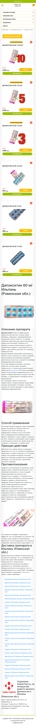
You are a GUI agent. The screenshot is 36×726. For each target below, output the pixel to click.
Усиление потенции (9, 12)
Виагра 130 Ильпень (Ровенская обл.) (18, 669)
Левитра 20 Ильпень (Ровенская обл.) (18, 649)
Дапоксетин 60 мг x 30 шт (12, 126)
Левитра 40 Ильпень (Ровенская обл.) (18, 617)
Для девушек (7, 22)
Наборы (5, 26)
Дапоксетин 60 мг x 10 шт (12, 246)
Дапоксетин (15, 370)
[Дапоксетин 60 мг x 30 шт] (17, 137)
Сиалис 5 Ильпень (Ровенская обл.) (17, 672)
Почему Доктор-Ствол (16, 29)
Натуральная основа (9, 19)
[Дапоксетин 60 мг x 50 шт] (17, 97)
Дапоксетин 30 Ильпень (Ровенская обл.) (19, 656)
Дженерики (5, 29)
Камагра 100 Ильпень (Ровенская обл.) (18, 626)
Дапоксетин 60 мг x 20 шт (12, 166)
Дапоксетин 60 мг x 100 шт (12, 45)
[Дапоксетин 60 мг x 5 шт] (17, 217)
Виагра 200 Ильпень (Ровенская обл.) (18, 586)
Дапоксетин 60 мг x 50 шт (12, 85)
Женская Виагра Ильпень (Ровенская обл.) (19, 599)
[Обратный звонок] (31, 42)
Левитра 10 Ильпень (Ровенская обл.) (18, 665)
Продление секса (8, 16)
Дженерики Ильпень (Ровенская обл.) (18, 579)
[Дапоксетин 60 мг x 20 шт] (17, 177)
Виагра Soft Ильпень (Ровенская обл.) (18, 595)
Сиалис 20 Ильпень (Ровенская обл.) (17, 602)
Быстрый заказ (17, 73)
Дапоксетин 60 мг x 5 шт (11, 206)
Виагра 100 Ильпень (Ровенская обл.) (18, 583)
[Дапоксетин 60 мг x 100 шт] (17, 56)
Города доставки (28, 29)
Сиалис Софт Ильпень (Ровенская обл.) (18, 653)
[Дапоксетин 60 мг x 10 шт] (17, 258)
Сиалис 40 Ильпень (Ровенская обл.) (17, 629)
